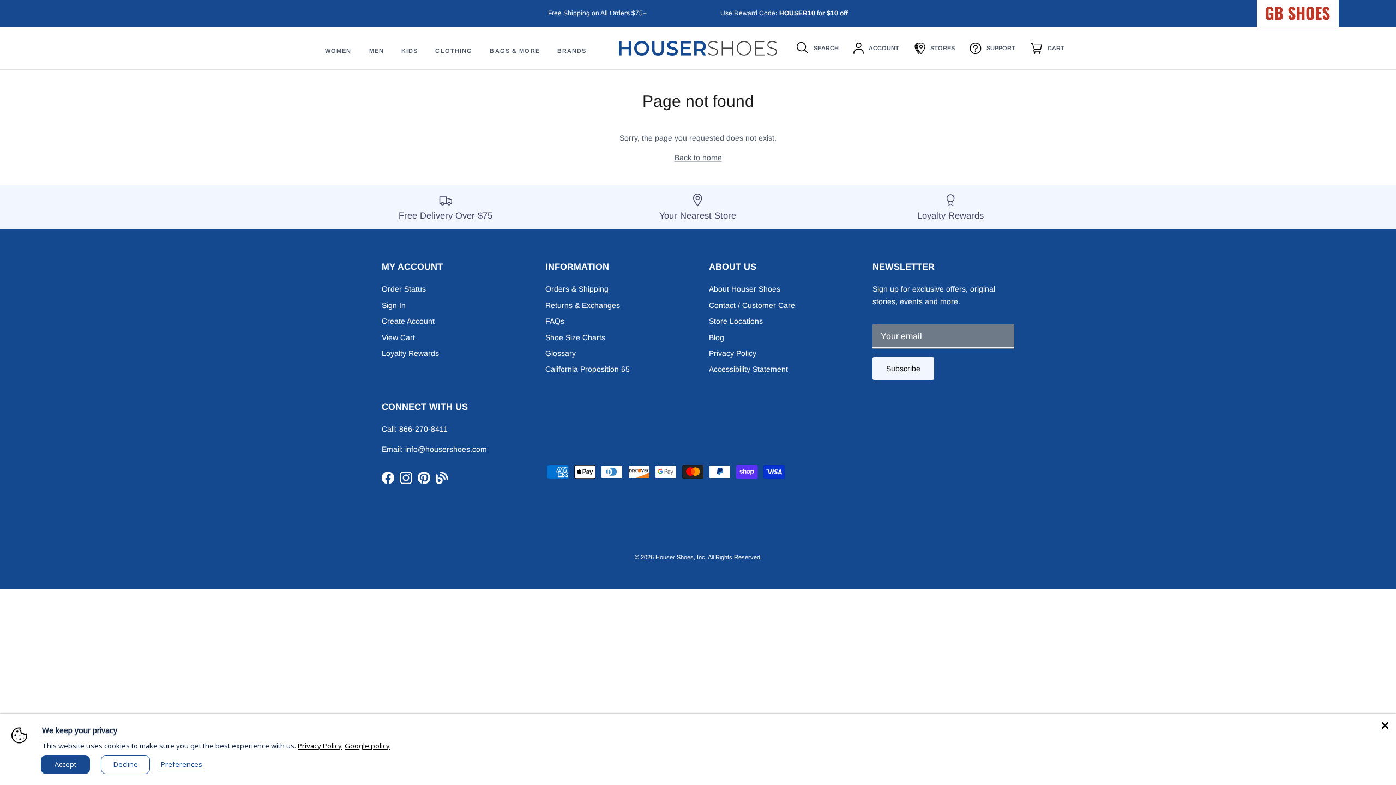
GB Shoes (1325, 8)
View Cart (398, 337)
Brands (572, 50)
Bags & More (514, 50)
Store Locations (736, 321)
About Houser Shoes (744, 289)
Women (338, 50)
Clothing (453, 50)
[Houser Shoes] (698, 48)
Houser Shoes (674, 557)
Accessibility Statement (748, 369)
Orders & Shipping (577, 289)
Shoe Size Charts (575, 337)
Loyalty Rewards (410, 353)
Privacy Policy (732, 353)
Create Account (408, 321)
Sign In (394, 305)
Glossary (560, 353)
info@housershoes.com (446, 449)
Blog (716, 337)
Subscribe (903, 368)
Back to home (698, 157)
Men (376, 50)
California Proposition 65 (587, 369)
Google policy (367, 746)
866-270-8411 (423, 429)
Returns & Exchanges (582, 305)
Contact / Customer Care (752, 305)
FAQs (554, 321)
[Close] (1385, 724)
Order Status (404, 289)
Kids (409, 50)
